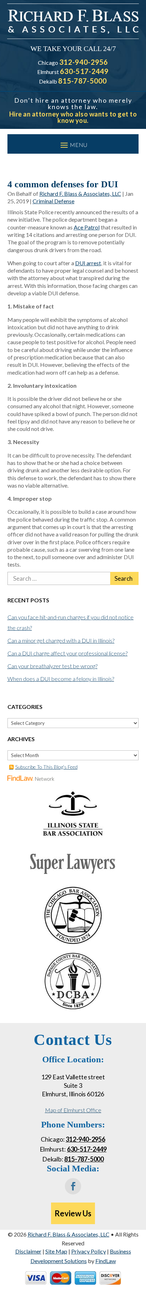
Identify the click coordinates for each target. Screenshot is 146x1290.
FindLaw (105, 1260)
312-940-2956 (83, 62)
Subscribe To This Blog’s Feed (46, 767)
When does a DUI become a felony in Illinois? (60, 678)
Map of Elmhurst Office (73, 1110)
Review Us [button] (73, 1213)
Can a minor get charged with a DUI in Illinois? (60, 640)
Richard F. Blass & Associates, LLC (80, 193)
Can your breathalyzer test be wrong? (52, 666)
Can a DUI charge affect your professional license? (67, 653)
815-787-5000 (82, 80)
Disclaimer (28, 1251)
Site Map (56, 1251)
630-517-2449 (84, 71)
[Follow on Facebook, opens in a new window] (73, 1186)
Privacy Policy (88, 1251)
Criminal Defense (53, 201)
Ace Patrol (87, 227)
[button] (73, 144)
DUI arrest (88, 263)
